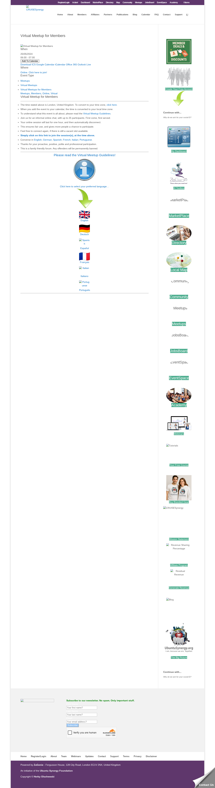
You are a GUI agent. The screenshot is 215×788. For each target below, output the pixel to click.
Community (127, 3)
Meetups (138, 3)
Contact (166, 14)
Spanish (57, 139)
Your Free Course (178, 465)
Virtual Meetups (28, 85)
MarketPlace (98, 3)
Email (69, 718)
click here (112, 104)
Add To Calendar (30, 61)
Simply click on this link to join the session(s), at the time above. (57, 135)
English (38, 139)
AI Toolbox (178, 188)
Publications (122, 14)
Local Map (178, 270)
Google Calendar (45, 64)
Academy (174, 3)
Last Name (72, 711)
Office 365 (71, 64)
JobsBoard (149, 3)
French (67, 139)
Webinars (179, 433)
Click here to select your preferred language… (84, 186)
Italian (75, 139)
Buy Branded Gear (179, 502)
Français (84, 262)
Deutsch (84, 234)
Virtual (54, 93)
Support (178, 14)
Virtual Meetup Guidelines (97, 113)
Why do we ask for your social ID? (177, 117)
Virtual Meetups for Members (35, 89)
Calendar (145, 14)
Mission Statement (179, 539)
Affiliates (95, 14)
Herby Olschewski (44, 776)
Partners (108, 14)
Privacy (137, 756)
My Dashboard (179, 151)
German (47, 139)
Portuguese (86, 139)
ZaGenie (38, 764)
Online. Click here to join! (33, 72)
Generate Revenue (179, 587)
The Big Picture (179, 657)
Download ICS (28, 64)
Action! (75, 3)
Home (60, 14)
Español (84, 248)
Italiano (84, 276)
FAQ (157, 14)
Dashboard (85, 3)
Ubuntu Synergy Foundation (56, 770)
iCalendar (60, 64)
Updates (89, 756)
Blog (135, 14)
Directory (109, 3)
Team (64, 756)
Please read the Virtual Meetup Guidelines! (84, 155)
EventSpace (162, 3)
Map (118, 3)
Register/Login (63, 3)
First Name (72, 704)
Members (82, 14)
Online (45, 93)
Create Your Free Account (179, 89)
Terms (126, 756)
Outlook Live (84, 64)
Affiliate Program (179, 565)
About (70, 14)
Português (84, 290)
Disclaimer (151, 756)
